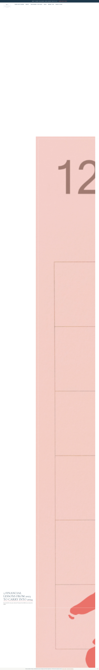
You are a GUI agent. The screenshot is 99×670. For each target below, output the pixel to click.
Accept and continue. (70, 668)
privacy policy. (64, 668)
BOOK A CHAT (59, 4)
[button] (19, 4)
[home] (8, 6)
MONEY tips (51, 4)
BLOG (45, 4)
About (27, 4)
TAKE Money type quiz (36, 4)
